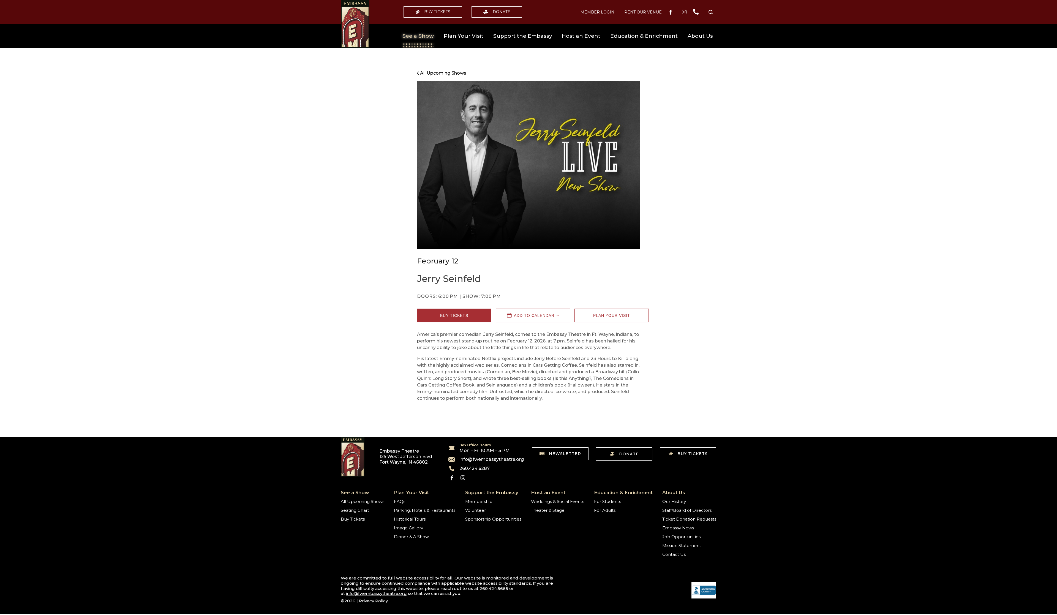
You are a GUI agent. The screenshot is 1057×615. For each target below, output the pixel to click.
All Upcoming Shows (362, 501)
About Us (700, 36)
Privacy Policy (373, 600)
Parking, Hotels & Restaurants (424, 510)
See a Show (418, 36)
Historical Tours (410, 519)
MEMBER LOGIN (597, 12)
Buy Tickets (437, 11)
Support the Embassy (522, 36)
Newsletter (565, 453)
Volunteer (475, 510)
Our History (674, 501)
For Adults (604, 510)
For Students (607, 501)
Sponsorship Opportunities (493, 519)
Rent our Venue (643, 12)
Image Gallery (408, 527)
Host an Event (581, 36)
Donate (501, 11)
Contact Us (674, 554)
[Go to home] (355, 24)
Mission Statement (681, 545)
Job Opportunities (681, 536)
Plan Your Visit (463, 36)
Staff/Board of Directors (687, 510)
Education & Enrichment (644, 36)
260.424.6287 (474, 468)
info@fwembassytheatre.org (488, 459)
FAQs (399, 501)
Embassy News (678, 527)
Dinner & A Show (411, 536)
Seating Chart (355, 510)
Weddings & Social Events (557, 501)
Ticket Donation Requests (689, 519)
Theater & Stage (548, 510)
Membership (478, 501)
